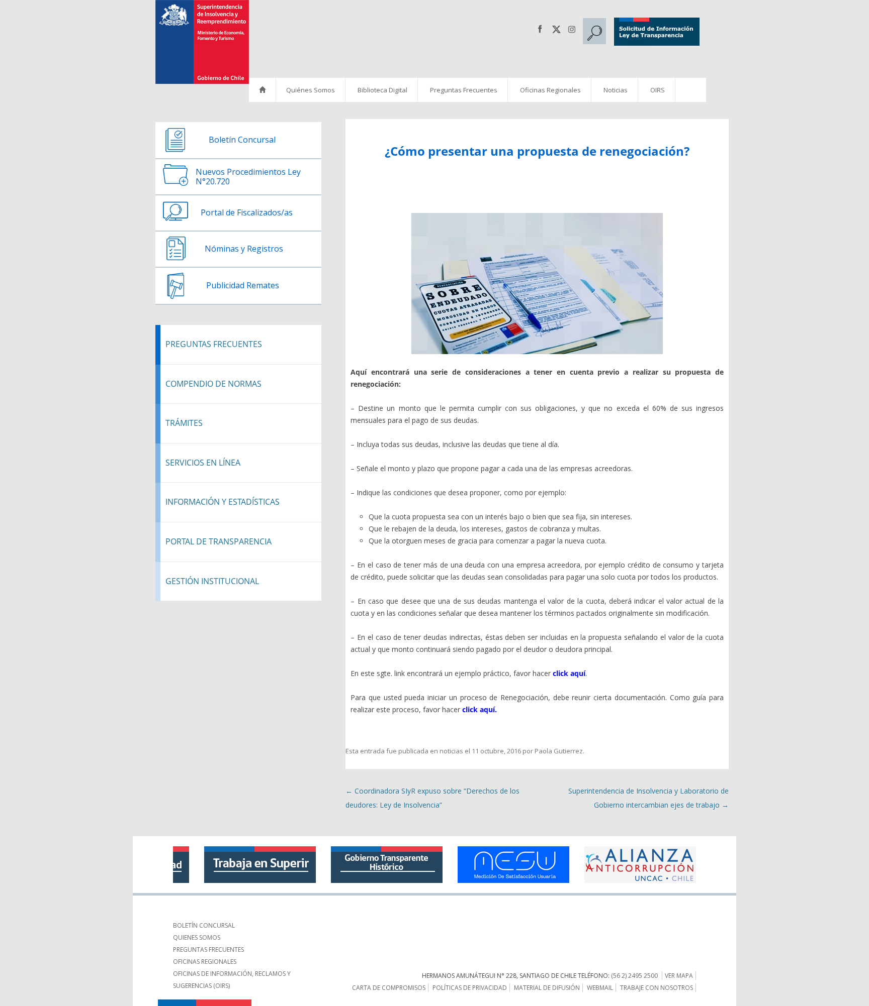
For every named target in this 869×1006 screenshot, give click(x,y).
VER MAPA (679, 975)
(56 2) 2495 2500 (634, 975)
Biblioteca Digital (382, 89)
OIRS (657, 89)
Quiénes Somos (310, 89)
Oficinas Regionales (550, 89)
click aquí (569, 673)
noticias (451, 750)
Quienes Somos (196, 937)
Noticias (615, 89)
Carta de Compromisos (388, 987)
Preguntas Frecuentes (463, 89)
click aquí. (479, 709)
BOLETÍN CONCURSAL (204, 925)
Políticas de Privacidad (469, 987)
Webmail (600, 987)
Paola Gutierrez (559, 750)
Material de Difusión (547, 987)
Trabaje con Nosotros (656, 987)
